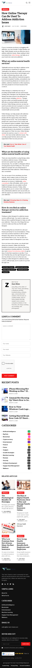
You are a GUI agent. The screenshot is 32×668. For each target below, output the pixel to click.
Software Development (16, 463)
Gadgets (16, 450)
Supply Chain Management (16, 465)
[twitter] (10, 584)
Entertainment (16, 442)
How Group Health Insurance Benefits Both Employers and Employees (23, 544)
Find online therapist (8, 267)
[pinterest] (7, 584)
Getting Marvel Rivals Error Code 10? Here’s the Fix (19, 418)
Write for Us (5, 595)
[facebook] (2, 584)
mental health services (22, 267)
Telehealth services (23, 269)
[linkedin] (5, 584)
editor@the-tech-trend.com (10, 627)
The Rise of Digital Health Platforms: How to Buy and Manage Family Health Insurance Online (23, 503)
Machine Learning (16, 455)
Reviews (16, 458)
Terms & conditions (25, 665)
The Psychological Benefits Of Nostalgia (7, 499)
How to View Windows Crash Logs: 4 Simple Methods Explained (19, 410)
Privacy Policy (14, 665)
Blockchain (16, 436)
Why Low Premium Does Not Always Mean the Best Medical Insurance (8, 544)
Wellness (5, 9)
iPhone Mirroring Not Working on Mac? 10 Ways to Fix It (19, 391)
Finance (16, 444)
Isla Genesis (7, 511)
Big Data (16, 434)
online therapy (16, 55)
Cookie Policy (5, 665)
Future (16, 447)
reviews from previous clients (16, 251)
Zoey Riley (7, 26)
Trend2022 (6, 272)
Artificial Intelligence (16, 431)
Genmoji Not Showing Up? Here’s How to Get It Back (19, 400)
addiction (19, 98)
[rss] (13, 584)
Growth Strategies (16, 452)
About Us (4, 593)
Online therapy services (9, 269)
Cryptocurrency (16, 439)
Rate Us (26, 653)
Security (16, 460)
